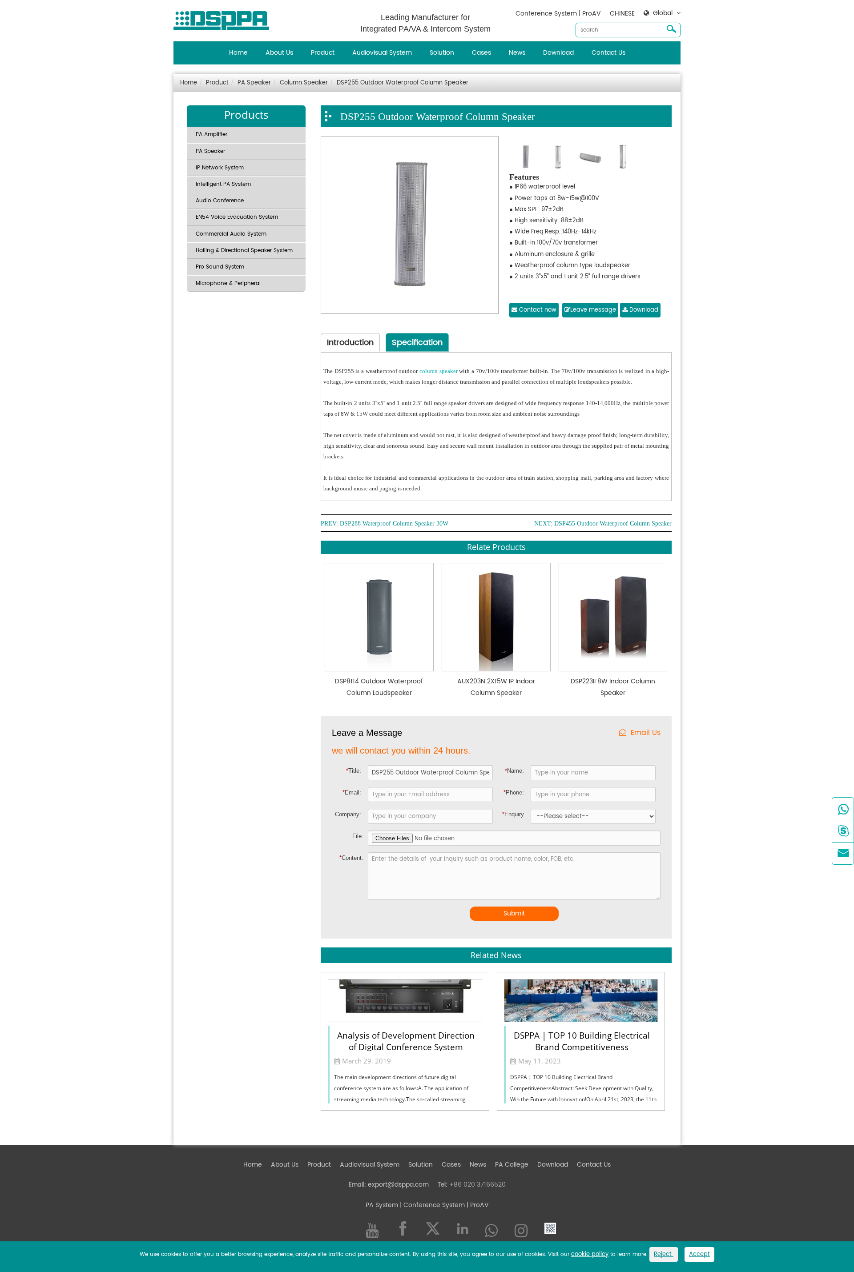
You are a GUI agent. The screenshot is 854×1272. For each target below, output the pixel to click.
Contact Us (608, 53)
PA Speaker (254, 83)
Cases (481, 53)
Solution (442, 53)
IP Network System (220, 168)
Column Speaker (304, 83)
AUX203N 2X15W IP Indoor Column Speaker (496, 687)
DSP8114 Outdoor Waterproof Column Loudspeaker (379, 687)
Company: (348, 814)
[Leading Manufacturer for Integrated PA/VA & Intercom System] (224, 18)
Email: (351, 792)
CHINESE (622, 13)
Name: (514, 770)
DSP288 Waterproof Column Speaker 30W (394, 524)
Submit (514, 913)
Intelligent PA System (223, 184)
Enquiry (513, 814)
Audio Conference (220, 201)
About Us (279, 53)
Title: (353, 770)
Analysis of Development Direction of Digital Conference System (406, 1040)
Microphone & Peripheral (228, 283)
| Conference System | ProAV (443, 1205)
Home (238, 53)
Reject (663, 1254)
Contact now (536, 310)
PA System (382, 1205)
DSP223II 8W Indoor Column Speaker (613, 687)
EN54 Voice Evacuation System (237, 217)
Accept (699, 1254)
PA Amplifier (211, 134)
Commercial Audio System (231, 234)
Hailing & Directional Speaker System (244, 250)
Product (322, 53)
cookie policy (589, 1254)
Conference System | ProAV (558, 13)
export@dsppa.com (398, 1185)
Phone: (514, 792)
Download (558, 53)
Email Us (646, 732)
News (517, 53)
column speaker (438, 371)
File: (357, 836)
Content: (351, 858)
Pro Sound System (220, 267)
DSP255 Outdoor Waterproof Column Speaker (402, 83)
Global (663, 13)
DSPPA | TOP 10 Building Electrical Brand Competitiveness (582, 1040)
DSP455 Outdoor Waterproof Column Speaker (613, 524)
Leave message (593, 310)
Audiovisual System (382, 53)
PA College (511, 1165)
